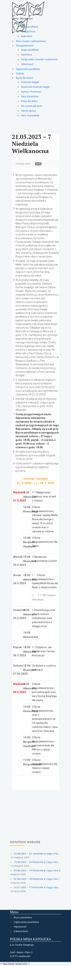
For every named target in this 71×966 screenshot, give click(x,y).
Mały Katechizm (29, 96)
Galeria (20, 73)
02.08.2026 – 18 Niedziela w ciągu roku (36, 879)
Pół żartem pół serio (31, 106)
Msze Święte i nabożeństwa (31, 41)
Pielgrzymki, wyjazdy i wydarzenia (39, 59)
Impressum (20, 926)
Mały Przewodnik (30, 115)
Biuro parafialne (29, 26)
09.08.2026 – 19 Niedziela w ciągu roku (36, 870)
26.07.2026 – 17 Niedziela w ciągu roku (36, 887)
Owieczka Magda (30, 82)
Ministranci (27, 64)
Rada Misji (26, 36)
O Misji (20, 22)
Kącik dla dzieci (24, 77)
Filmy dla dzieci (29, 101)
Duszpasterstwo (25, 45)
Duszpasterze (28, 31)
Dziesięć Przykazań (31, 91)
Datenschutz (21, 931)
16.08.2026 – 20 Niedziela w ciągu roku (36, 862)
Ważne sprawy (28, 110)
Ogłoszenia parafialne (28, 69)
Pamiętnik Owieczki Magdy (35, 86)
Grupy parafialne (30, 49)
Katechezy (26, 54)
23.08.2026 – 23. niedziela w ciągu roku (36, 853)
